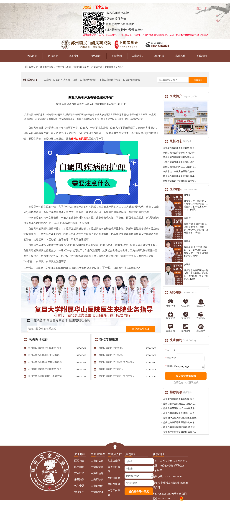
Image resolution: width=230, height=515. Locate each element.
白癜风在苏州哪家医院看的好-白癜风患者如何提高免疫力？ (69, 267)
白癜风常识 (138, 55)
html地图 (178, 504)
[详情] (193, 209)
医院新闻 (117, 55)
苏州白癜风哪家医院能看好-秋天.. (179, 413)
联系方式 (171, 358)
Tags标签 (157, 470)
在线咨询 (202, 55)
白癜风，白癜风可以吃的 (57, 80)
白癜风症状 (97, 467)
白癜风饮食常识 (131, 80)
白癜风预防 (97, 486)
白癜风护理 (97, 492)
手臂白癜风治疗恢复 (109, 80)
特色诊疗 (96, 55)
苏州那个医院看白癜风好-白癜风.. (179, 432)
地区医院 (159, 55)
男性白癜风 (114, 484)
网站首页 (32, 55)
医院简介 (53, 55)
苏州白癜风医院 (81, 67)
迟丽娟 (187, 241)
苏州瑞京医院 (46, 67)
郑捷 (75, 80)
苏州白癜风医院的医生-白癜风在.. (179, 167)
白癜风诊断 (97, 479)
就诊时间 (171, 366)
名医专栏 (74, 55)
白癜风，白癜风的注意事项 (51, 261)
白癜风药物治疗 (88, 80)
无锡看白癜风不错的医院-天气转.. (179, 181)
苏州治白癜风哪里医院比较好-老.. (179, 422)
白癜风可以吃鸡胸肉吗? (127, 267)
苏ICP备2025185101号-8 (166, 493)
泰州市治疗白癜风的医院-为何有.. (179, 171)
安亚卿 (187, 264)
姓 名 (171, 350)
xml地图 (168, 504)
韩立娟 (187, 195)
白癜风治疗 (97, 473)
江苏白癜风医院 (63, 67)
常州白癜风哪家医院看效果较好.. (179, 157)
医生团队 (79, 467)
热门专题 (79, 485)
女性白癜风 (114, 478)
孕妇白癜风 (114, 501)
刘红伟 (187, 218)
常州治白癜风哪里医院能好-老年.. (179, 176)
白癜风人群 (115, 454)
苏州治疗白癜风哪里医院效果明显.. (180, 418)
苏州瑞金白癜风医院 (72, 104)
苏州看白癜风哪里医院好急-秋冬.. (179, 148)
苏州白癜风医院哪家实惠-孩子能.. (179, 427)
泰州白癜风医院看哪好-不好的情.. (179, 153)
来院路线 (180, 55)
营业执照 (79, 492)
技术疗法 (79, 473)
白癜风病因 (97, 460)
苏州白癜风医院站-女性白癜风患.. (179, 408)
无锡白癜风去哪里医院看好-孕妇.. (179, 162)
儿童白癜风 (114, 460)
